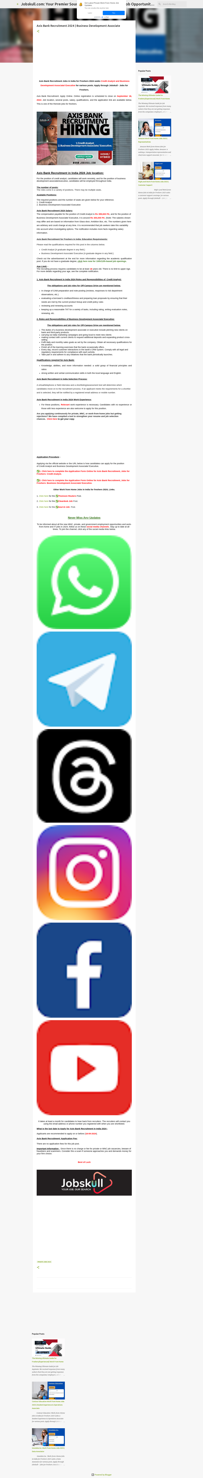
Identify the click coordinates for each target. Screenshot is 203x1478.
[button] (38, 31)
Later (90, 13)
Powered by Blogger (103, 1475)
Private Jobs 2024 (44, 1262)
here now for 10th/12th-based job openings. (105, 261)
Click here (43, 496)
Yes (113, 13)
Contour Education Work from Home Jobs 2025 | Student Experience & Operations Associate (48, 1405)
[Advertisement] (84, 59)
